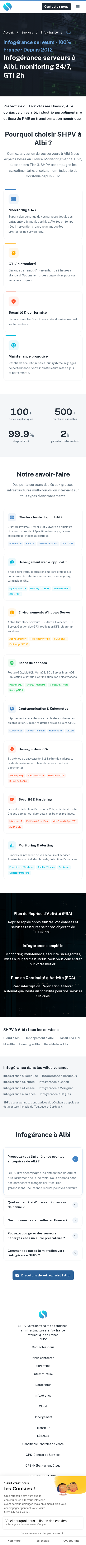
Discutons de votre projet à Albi (45, 1275)
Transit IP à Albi (69, 1038)
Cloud (43, 1406)
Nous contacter (43, 1358)
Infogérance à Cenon (54, 1082)
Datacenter (43, 1385)
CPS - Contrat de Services (43, 1454)
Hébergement (43, 1417)
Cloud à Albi (11, 1038)
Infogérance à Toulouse (20, 1076)
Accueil (8, 32)
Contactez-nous (56, 6)
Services (27, 32)
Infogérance (49, 32)
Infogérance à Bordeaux (59, 1076)
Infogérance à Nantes (19, 1082)
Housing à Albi (29, 1044)
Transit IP (43, 1428)
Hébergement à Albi (39, 1038)
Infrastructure (43, 1374)
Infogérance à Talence (19, 1094)
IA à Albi (9, 1044)
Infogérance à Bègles (55, 1094)
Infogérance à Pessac (19, 1088)
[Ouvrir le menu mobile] (78, 7)
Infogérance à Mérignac (56, 1088)
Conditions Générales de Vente (43, 1444)
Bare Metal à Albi (56, 1044)
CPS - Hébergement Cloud (43, 1465)
